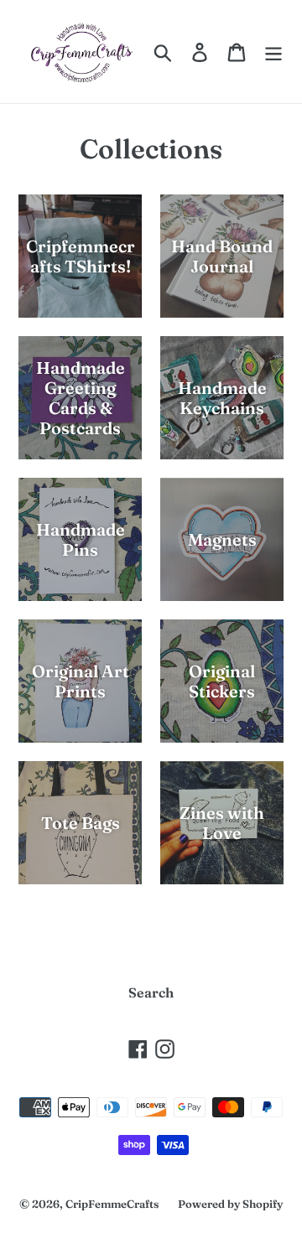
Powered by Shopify (230, 1203)
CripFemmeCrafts (112, 1203)
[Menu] (273, 52)
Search (151, 992)
